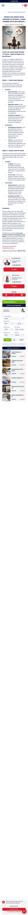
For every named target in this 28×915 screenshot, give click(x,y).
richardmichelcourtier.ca (8, 248)
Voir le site (14, 344)
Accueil (4, 12)
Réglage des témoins (14, 906)
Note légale (7, 344)
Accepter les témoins (14, 909)
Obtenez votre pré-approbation (14, 305)
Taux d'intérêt (17, 327)
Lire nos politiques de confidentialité (14, 911)
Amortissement (7, 332)
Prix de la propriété (7, 316)
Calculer (7, 339)
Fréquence (16, 332)
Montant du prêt (7, 327)
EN (25, 5)
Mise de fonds (6, 321)
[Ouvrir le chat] (24, 911)
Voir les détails (22, 344)
